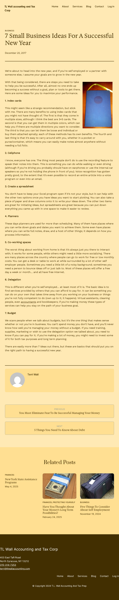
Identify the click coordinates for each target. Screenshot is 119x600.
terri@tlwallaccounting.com (15, 568)
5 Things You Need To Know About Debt (59, 430)
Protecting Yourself (64, 502)
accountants (28, 301)
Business (9, 31)
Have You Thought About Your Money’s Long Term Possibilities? (58, 510)
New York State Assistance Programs (21, 481)
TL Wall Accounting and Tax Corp (29, 549)
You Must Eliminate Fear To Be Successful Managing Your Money (59, 413)
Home (55, 6)
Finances (9, 475)
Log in (111, 6)
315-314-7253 (8, 564)
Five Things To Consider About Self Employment (95, 508)
